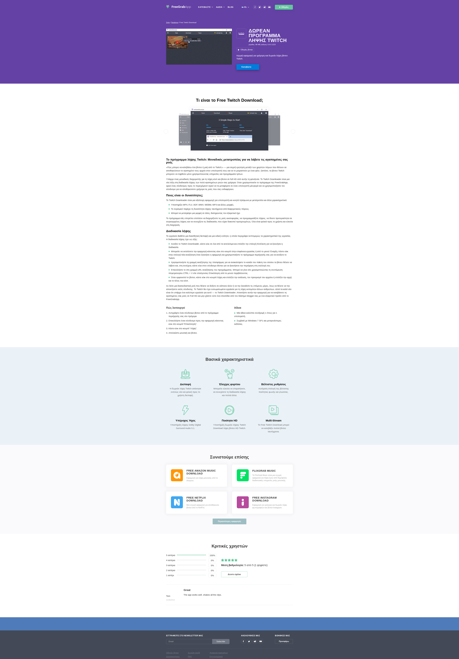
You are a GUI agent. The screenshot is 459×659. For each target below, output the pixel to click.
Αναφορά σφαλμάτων (219, 653)
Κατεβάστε (246, 67)
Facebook (255, 7)
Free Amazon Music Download (201, 472)
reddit (264, 7)
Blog (230, 7)
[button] (166, 131)
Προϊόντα (174, 22)
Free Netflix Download (196, 499)
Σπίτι (168, 22)
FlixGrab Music (264, 470)
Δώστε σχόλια (234, 574)
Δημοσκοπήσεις (173, 657)
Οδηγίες (285, 7)
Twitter (259, 7)
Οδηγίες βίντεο (246, 50)
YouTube (269, 7)
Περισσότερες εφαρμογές (229, 521)
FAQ (190, 657)
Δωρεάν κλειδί (194, 653)
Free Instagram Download (264, 499)
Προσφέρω (284, 641)
